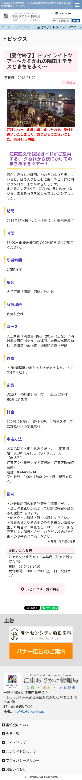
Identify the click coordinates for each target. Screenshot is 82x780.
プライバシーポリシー (22, 760)
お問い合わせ (15, 769)
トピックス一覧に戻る (43, 588)
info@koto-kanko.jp (28, 711)
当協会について (17, 724)
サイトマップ (15, 742)
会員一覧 (12, 733)
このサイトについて (20, 751)
